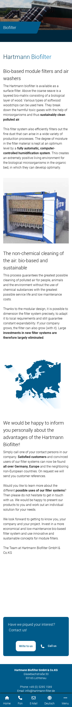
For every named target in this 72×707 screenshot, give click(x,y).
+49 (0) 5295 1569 (40, 686)
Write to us (26, 646)
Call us (52, 645)
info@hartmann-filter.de (40, 690)
